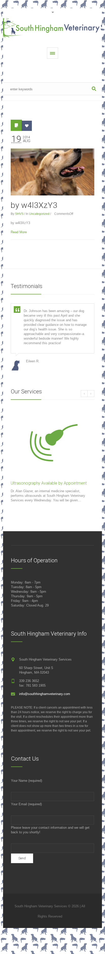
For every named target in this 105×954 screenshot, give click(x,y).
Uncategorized (39, 214)
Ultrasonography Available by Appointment (49, 483)
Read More (19, 232)
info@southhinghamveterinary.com (44, 694)
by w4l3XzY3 (34, 205)
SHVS (19, 214)
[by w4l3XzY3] (52, 171)
